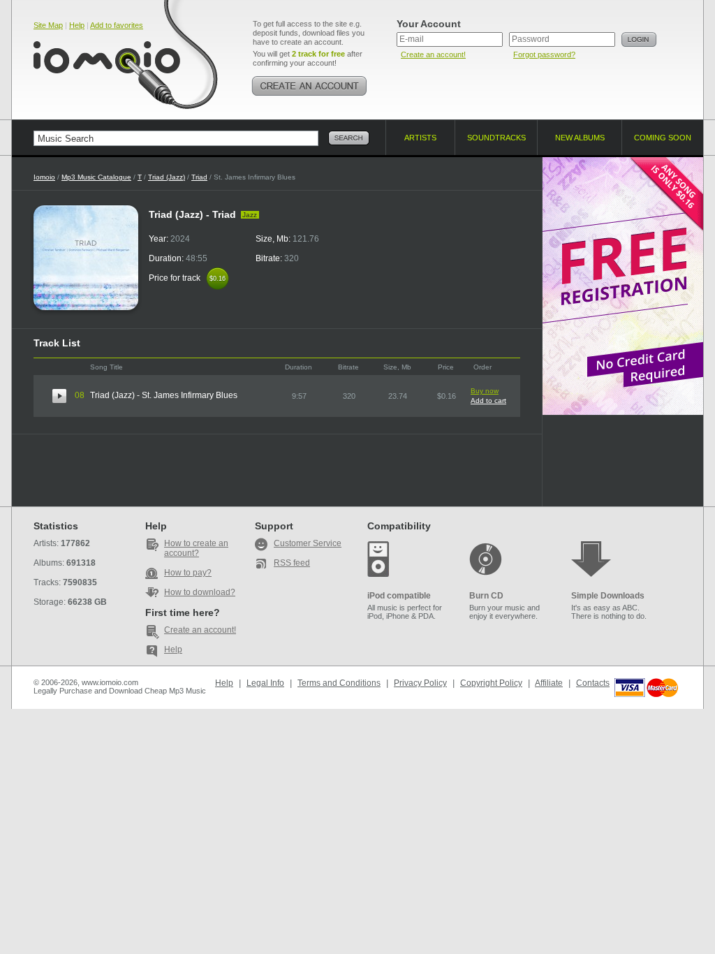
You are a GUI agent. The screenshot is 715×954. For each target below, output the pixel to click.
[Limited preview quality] (59, 396)
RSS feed (292, 563)
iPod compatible (399, 596)
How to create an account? (196, 548)
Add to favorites (116, 25)
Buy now (485, 391)
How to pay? (188, 573)
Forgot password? (544, 54)
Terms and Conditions (339, 683)
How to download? (199, 592)
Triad (199, 177)
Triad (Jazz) (166, 177)
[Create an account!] (309, 86)
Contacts (593, 683)
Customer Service (307, 543)
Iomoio (44, 177)
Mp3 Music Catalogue (96, 177)
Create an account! (433, 54)
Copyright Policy (491, 683)
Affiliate (549, 683)
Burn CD (486, 596)
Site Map (48, 25)
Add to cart (488, 400)
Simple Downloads (607, 596)
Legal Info (265, 683)
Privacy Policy (420, 683)
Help (76, 25)
